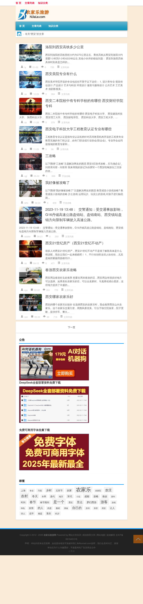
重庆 (48, 513)
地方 (61, 496)
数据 (105, 496)
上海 (23, 490)
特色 (23, 508)
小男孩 (71, 551)
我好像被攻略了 (57, 182)
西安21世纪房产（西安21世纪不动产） (75, 242)
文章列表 (30, 3)
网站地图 (101, 534)
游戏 (114, 502)
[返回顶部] (137, 539)
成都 (86, 496)
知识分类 (43, 3)
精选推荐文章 (89, 534)
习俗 (40, 490)
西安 (104, 508)
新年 (113, 496)
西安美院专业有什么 (61, 73)
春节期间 (44, 502)
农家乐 (83, 489)
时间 (23, 502)
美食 (66, 508)
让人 (112, 508)
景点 (79, 502)
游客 (104, 501)
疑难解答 (111, 534)
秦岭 (58, 508)
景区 (71, 502)
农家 (69, 490)
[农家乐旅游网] (34, 7)
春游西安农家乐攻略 (61, 269)
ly (25, 67)
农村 (24, 495)
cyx (26, 290)
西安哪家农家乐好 (59, 296)
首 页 (18, 3)
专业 (31, 490)
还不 (31, 513)
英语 (96, 508)
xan (26, 316)
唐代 (52, 496)
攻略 (95, 496)
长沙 (57, 513)
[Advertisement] (71, 579)
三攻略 (50, 155)
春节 (33, 502)
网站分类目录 (75, 534)
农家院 (98, 490)
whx (26, 202)
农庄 (108, 490)
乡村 (49, 490)
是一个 (58, 501)
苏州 (88, 508)
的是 (49, 508)
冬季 (44, 496)
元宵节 (59, 490)
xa (25, 93)
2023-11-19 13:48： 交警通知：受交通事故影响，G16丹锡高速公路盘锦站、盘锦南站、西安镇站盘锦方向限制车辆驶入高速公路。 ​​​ (84, 214)
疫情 (31, 508)
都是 (40, 513)
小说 (78, 496)
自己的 (77, 507)
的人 (40, 508)
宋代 (69, 496)
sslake (27, 236)
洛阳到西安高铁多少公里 (64, 46)
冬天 (35, 496)
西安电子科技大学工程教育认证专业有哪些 (78, 128)
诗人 (23, 513)
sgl (25, 175)
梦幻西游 (91, 502)
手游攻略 (66, 175)
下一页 (71, 327)
